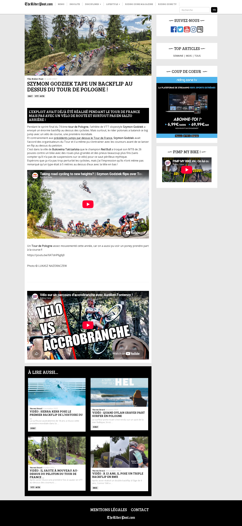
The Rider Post (35, 78)
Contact (140, 509)
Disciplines (92, 4)
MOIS (189, 55)
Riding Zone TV (167, 4)
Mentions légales (108, 509)
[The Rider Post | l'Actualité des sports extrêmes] (38, 4)
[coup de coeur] (186, 107)
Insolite (74, 4)
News (61, 4)
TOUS (197, 55)
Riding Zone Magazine (139, 4)
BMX (95, 487)
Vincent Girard (36, 408)
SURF (32, 428)
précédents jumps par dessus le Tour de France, (83, 138)
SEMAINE (178, 55)
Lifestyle (112, 4)
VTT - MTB (39, 96)
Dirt (30, 96)
